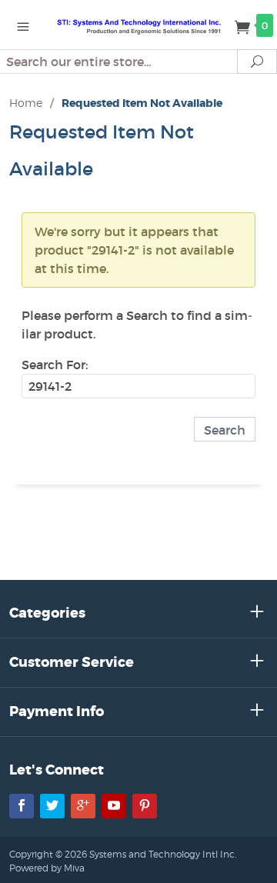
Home (25, 102)
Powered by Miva (47, 868)
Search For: (55, 364)
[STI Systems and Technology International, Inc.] (138, 24)
